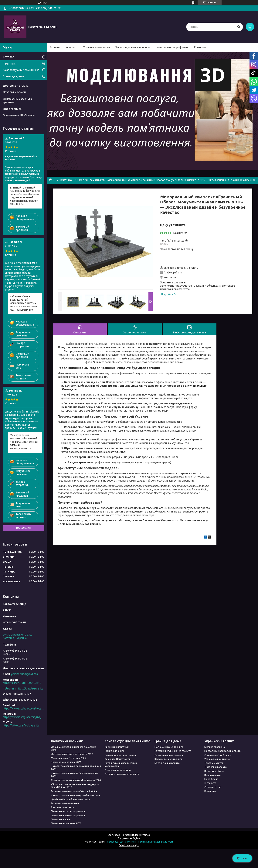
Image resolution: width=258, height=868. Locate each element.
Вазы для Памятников (118, 759)
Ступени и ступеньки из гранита (172, 750)
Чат (245, 858)
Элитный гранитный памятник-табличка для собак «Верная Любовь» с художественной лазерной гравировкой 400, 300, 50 (25, 196)
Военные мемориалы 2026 (66, 762)
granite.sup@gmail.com (25, 674)
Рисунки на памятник (117, 747)
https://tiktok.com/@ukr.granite (21, 725)
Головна (55, 47)
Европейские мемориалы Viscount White (74, 791)
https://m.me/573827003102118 (22, 682)
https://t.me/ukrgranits (30, 688)
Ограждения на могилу (118, 770)
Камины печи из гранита (168, 759)
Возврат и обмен (14, 92)
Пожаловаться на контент (121, 841)
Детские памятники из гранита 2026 (72, 754)
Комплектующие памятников (21, 70)
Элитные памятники (62, 807)
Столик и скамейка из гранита (122, 774)
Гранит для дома (13, 76)
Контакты (200, 47)
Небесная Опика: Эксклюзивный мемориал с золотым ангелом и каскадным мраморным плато (23, 303)
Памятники (66, 180)
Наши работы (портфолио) (172, 47)
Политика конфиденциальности (156, 841)
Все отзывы (23, 527)
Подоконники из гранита (168, 747)
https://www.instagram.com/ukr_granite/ (23, 717)
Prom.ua (146, 835)
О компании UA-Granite (217, 755)
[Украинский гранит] (15, 26)
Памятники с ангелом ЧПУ (66, 823)
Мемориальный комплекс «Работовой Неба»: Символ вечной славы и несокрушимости (24, 442)
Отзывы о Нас (212, 787)
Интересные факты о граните (17, 100)
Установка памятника (96, 47)
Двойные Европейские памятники (70, 799)
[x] (209, 537)
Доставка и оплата (16, 85)
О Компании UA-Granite (19, 115)
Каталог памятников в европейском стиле (75, 795)
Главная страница (214, 747)
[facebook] (205, 537)
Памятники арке (60, 819)
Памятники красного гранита (68, 811)
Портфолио (211, 779)
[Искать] (238, 27)
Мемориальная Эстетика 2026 (68, 758)
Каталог (71, 47)
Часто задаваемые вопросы (132, 47)
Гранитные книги (114, 750)
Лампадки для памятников (120, 755)
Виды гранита (212, 775)
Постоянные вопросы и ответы (222, 750)
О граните (210, 783)
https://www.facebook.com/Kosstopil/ (23, 708)
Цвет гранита (12, 108)
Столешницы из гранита (168, 755)
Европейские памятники (65, 803)
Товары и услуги (213, 763)
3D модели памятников (90, 180)
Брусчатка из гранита (167, 763)
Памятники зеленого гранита (68, 815)
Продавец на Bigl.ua (129, 838)
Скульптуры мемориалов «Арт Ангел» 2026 (76, 780)
